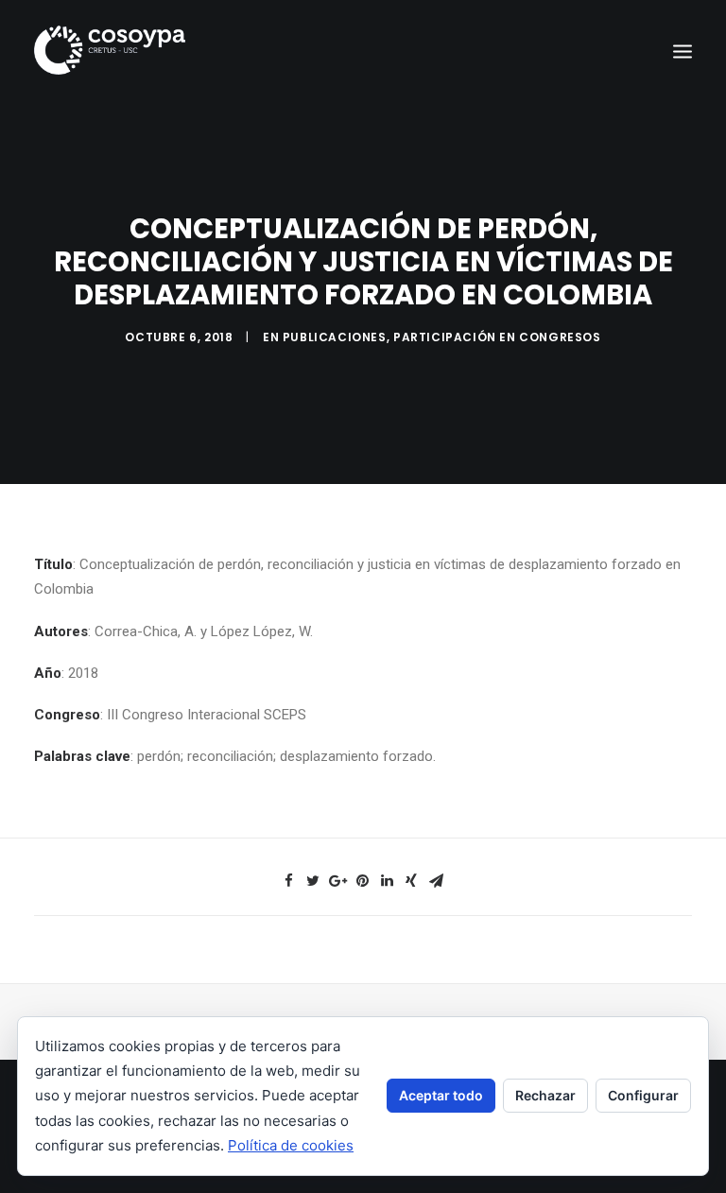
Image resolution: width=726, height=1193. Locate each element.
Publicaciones (335, 337)
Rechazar (545, 1095)
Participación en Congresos (497, 337)
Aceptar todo (441, 1095)
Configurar (643, 1095)
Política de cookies (291, 1145)
